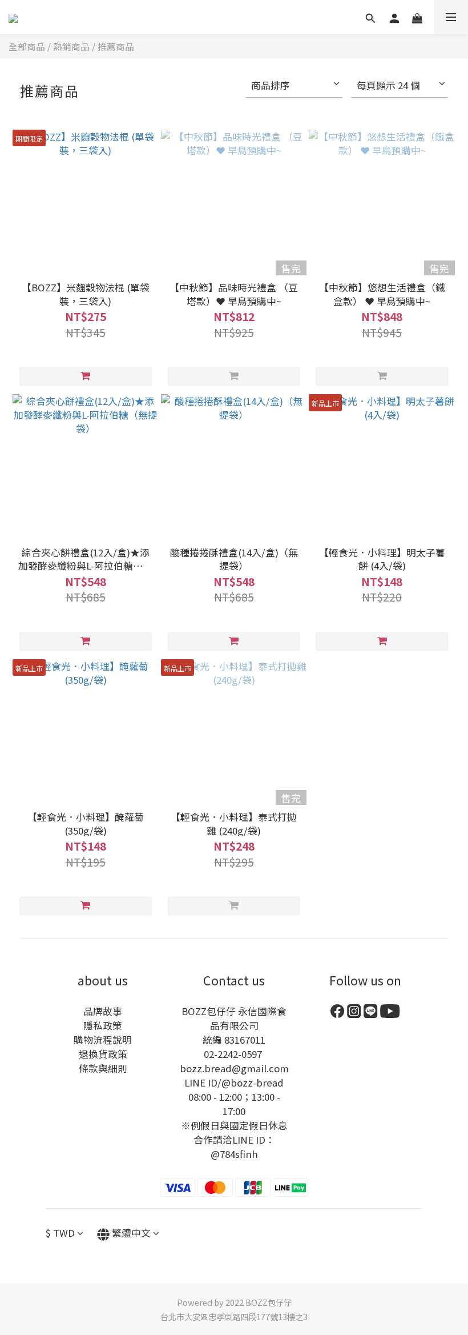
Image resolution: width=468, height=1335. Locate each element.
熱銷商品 (71, 46)
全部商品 (27, 46)
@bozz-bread (252, 1082)
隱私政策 (102, 1025)
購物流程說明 (103, 1040)
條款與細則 (103, 1068)
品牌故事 (102, 1011)
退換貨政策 (103, 1054)
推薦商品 (116, 46)
